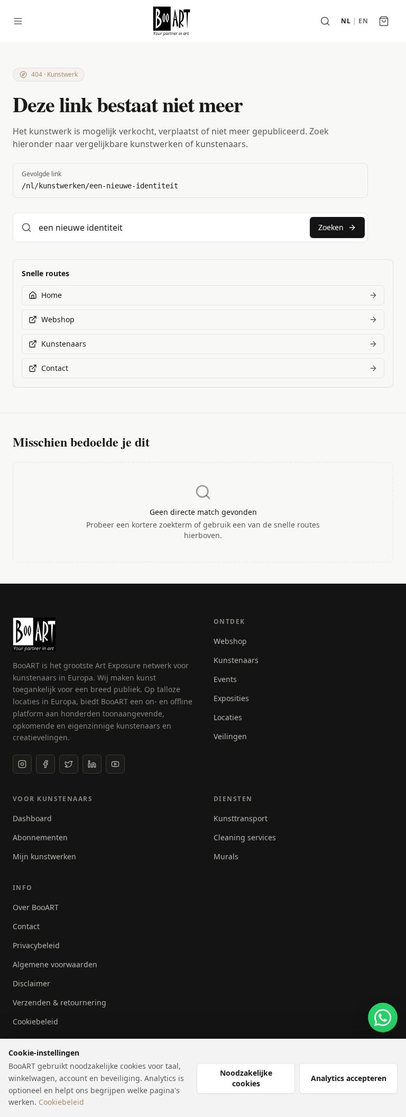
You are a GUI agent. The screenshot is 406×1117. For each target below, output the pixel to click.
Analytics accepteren (348, 1078)
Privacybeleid (36, 945)
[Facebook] (45, 764)
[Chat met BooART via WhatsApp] (383, 1017)
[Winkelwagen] (383, 21)
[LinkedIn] (92, 764)
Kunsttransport (240, 818)
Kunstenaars (236, 660)
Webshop (230, 641)
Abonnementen (40, 837)
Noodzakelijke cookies (246, 1078)
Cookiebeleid (35, 1021)
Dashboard (32, 818)
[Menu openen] (17, 21)
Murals (226, 856)
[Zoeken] (325, 21)
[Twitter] (68, 764)
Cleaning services (245, 837)
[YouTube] (115, 764)
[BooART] (171, 21)
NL (345, 21)
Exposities (231, 698)
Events (225, 679)
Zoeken (331, 227)
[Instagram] (22, 764)
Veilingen (230, 736)
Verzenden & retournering (59, 1002)
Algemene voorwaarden (55, 964)
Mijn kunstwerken (44, 856)
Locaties (228, 717)
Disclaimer (31, 983)
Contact (26, 926)
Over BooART (36, 907)
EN (363, 21)
